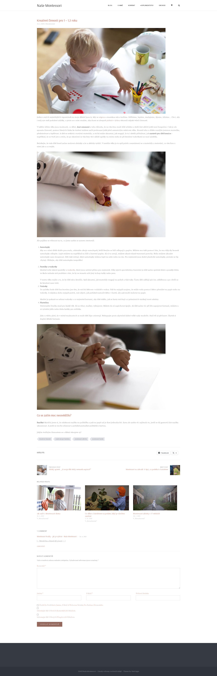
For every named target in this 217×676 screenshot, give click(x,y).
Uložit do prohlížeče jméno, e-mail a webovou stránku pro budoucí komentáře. (71, 605)
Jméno (40, 593)
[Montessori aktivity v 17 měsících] (156, 497)
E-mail (89, 593)
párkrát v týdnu (113, 120)
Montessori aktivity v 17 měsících (146, 513)
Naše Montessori (49, 5)
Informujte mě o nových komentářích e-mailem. (56, 611)
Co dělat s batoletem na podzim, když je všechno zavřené (105, 514)
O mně (120, 5)
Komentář (41, 566)
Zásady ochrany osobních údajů (110, 671)
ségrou (102, 117)
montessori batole (97, 439)
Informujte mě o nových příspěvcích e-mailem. (56, 617)
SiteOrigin (135, 671)
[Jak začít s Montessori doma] (60, 497)
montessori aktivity (81, 439)
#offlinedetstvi (146, 5)
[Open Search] (179, 6)
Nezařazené (50, 24)
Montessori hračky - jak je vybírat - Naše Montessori (57, 536)
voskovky (71, 270)
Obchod (162, 5)
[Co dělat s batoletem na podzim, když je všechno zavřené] (108, 497)
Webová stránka (142, 593)
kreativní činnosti (45, 439)
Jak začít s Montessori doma (48, 513)
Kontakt (131, 5)
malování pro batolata (63, 439)
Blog (110, 5)
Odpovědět (41, 546)
